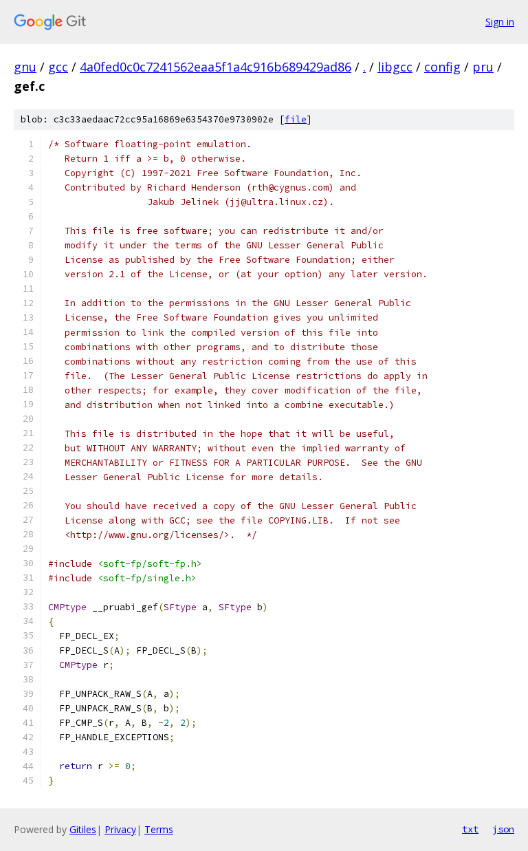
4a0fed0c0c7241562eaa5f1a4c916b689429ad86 (215, 66)
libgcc (394, 66)
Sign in (499, 21)
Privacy (120, 829)
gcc (58, 66)
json (503, 829)
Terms (158, 829)
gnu (25, 66)
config (442, 66)
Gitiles (82, 829)
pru (483, 66)
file (296, 119)
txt (470, 829)
